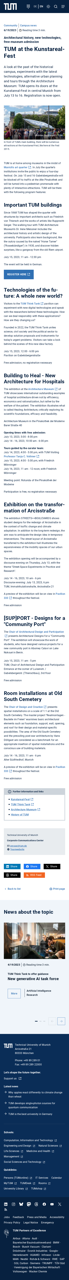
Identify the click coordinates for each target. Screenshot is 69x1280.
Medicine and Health (38, 1151)
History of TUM (20, 814)
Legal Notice (30, 1222)
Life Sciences (12, 1151)
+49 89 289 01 (32, 1060)
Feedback (18, 1217)
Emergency (47, 1222)
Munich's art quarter (15, 167)
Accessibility (57, 1217)
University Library (14, 1188)
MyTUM (9, 1183)
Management (12, 1156)
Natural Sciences (49, 1145)
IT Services (41, 1177)
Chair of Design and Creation (26, 706)
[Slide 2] (40, 1021)
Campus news (28, 25)
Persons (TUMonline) (16, 1177)
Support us (10, 1078)
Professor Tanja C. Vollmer (20, 456)
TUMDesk (26, 1183)
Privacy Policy (12, 1222)
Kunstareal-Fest (20, 799)
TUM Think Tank (30, 303)
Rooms (43, 1183)
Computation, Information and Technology (29, 1140)
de (35, 6)
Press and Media (37, 1217)
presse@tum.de (18, 846)
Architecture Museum (41, 389)
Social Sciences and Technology (23, 1161)
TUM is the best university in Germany (30, 1114)
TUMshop (37, 1188)
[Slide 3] (44, 1021)
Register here (16, 274)
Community (10, 25)
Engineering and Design (18, 1145)
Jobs (7, 1217)
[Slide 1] (36, 1021)
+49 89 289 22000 (31, 1064)
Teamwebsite (17, 849)
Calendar (56, 1177)
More (14, 993)
